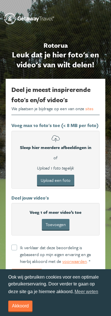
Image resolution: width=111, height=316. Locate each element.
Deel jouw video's (30, 197)
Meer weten (86, 291)
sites (89, 108)
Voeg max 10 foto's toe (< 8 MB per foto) (54, 125)
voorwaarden (74, 261)
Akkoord (20, 305)
